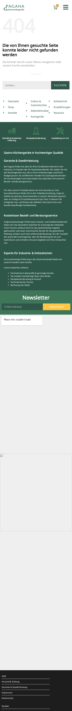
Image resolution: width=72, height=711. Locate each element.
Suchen (60, 85)
